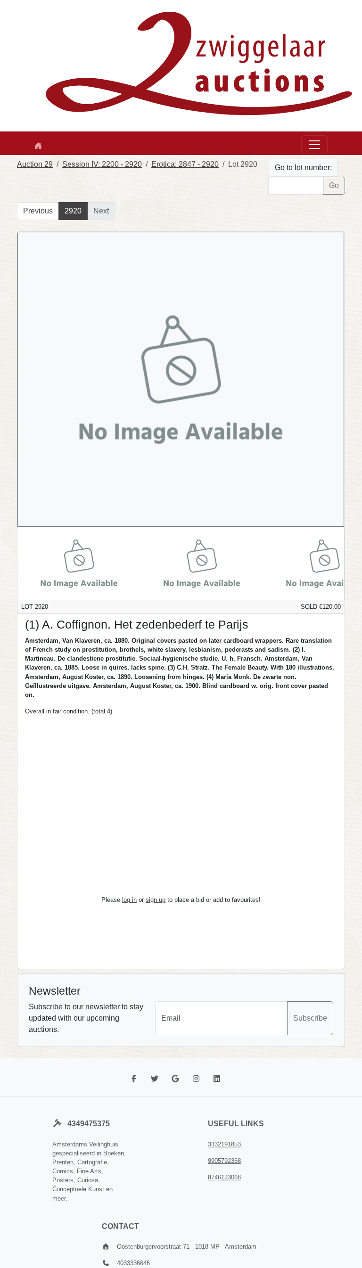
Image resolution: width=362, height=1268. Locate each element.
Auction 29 (35, 164)
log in (129, 899)
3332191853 (224, 1144)
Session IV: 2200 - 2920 (102, 164)
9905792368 (224, 1160)
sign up (155, 899)
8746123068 (224, 1177)
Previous (38, 211)
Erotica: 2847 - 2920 (185, 164)
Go (334, 185)
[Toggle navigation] (314, 144)
